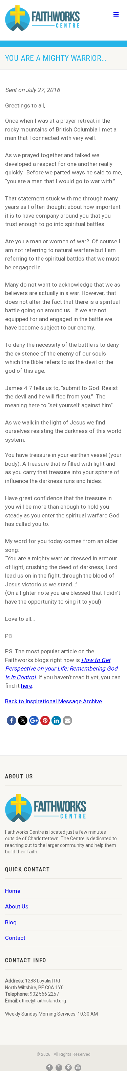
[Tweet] (22, 720)
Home (12, 890)
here (26, 685)
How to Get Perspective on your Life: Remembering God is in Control (61, 669)
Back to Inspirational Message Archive (53, 701)
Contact (15, 937)
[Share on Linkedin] (56, 720)
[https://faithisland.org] (42, 18)
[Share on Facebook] (11, 720)
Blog (11, 922)
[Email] (67, 720)
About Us (16, 906)
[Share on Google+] (34, 720)
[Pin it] (45, 720)
